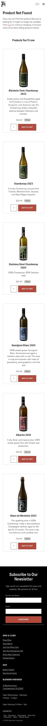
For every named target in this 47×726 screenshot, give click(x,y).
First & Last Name (12, 595)
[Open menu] (43, 4)
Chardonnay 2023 (23, 183)
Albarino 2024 (23, 435)
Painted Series (8, 658)
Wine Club (31, 715)
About (15, 717)
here (10, 25)
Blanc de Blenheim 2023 (23, 515)
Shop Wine (7, 640)
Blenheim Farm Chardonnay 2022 (23, 92)
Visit (5, 715)
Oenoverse (7, 717)
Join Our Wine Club (11, 647)
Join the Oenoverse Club (13, 651)
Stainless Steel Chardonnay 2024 (23, 266)
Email (7, 607)
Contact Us (7, 711)
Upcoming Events (10, 673)
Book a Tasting (8, 670)
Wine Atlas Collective (11, 654)
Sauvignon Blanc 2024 (23, 345)
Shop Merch (8, 644)
